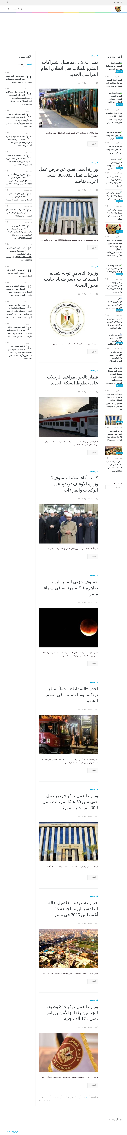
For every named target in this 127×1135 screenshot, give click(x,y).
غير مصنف (94, 56)
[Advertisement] (63, 32)
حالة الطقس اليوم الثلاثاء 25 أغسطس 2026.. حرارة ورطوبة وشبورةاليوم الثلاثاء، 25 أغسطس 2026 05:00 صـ (19, 160)
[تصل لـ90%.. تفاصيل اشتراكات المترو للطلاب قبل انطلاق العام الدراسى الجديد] (68, 108)
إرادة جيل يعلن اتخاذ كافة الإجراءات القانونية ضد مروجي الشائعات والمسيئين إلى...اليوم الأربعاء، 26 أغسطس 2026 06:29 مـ (19, 98)
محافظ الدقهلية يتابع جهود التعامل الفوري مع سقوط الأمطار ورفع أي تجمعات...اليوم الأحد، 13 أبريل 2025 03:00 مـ (114, 249)
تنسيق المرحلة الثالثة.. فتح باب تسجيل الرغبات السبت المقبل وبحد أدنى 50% (18, 212)
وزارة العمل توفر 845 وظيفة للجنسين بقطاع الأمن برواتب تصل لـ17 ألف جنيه (72, 1012)
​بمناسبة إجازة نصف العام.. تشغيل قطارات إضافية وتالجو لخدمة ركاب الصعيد (114, 287)
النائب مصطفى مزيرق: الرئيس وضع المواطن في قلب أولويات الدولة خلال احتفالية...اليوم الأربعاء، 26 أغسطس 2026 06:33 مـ (19, 120)
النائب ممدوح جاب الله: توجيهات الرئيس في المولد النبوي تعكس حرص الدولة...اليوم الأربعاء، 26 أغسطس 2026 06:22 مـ (19, 332)
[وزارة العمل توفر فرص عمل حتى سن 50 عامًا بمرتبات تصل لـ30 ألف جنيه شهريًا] (113, 420)
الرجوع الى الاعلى (11, 1132)
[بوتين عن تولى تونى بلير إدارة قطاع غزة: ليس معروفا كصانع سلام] (113, 197)
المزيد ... (93, 144)
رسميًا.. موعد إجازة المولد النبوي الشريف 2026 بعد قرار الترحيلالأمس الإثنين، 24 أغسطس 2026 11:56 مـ (19, 141)
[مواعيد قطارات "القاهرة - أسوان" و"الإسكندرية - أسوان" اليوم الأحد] (113, 339)
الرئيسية (16, 9)
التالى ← (45, 1097)
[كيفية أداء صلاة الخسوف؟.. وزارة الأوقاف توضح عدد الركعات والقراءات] (68, 524)
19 (58, 1097)
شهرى (20, 64)
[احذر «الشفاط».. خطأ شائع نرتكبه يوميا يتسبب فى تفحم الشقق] (68, 734)
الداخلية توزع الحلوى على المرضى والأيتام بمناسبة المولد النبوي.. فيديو (19, 273)
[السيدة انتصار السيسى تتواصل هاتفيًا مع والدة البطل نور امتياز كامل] (113, 68)
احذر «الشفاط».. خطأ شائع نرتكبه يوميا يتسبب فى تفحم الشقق (72, 694)
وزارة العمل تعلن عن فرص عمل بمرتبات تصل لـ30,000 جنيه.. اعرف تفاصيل (68, 175)
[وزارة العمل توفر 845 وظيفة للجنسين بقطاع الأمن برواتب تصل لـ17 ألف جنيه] (68, 1052)
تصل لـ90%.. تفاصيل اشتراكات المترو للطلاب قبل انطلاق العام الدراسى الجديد (69, 68)
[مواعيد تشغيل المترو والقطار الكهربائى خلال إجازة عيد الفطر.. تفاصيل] (113, 164)
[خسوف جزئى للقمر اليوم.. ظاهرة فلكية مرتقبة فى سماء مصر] (68, 628)
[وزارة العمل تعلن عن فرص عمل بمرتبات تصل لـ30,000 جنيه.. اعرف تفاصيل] (68, 215)
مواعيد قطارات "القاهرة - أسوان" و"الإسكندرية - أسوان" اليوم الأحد (115, 356)
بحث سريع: (118, 483)
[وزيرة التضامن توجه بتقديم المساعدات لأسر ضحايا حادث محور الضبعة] (68, 319)
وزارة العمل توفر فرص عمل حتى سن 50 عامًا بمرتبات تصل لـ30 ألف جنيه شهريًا (114, 435)
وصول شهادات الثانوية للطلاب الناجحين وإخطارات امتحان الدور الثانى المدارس (114, 118)
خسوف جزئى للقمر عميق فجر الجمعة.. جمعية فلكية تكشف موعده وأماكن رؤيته (19, 79)
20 (52, 1097)
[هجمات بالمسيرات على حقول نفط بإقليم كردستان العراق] (113, 135)
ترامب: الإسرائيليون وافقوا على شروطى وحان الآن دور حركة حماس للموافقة (114, 323)
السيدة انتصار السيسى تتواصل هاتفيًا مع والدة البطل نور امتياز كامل (114, 83)
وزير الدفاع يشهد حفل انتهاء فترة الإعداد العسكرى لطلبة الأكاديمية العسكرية (19, 196)
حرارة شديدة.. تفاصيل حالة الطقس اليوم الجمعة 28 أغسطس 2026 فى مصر (114, 466)
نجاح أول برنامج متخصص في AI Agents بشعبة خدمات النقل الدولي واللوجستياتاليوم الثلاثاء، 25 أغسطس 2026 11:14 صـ (19, 253)
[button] (6, 2)
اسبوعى (29, 64)
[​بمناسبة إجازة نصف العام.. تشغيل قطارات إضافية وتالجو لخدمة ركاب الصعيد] (113, 270)
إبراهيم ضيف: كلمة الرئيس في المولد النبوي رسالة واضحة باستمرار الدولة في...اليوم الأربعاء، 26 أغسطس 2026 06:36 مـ (19, 352)
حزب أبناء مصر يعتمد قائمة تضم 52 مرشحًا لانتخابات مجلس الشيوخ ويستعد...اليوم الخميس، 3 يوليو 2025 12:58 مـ (114, 402)
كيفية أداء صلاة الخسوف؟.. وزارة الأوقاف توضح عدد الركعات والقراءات (73, 483)
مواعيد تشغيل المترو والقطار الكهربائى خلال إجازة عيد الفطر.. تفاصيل (114, 181)
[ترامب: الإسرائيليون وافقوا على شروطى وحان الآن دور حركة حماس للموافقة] (113, 305)
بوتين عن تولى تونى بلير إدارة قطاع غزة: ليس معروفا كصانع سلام (114, 214)
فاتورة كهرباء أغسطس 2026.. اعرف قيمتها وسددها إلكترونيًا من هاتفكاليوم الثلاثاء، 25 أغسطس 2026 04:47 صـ (19, 179)
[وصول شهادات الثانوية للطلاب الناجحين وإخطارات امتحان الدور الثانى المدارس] (113, 99)
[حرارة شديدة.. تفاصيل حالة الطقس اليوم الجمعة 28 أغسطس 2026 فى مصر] (113, 450)
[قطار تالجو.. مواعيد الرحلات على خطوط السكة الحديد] (68, 417)
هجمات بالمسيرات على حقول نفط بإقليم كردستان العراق (114, 150)
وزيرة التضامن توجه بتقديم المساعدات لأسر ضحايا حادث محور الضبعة (71, 279)
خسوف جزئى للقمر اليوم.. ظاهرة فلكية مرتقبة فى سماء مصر (71, 587)
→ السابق (94, 1097)
